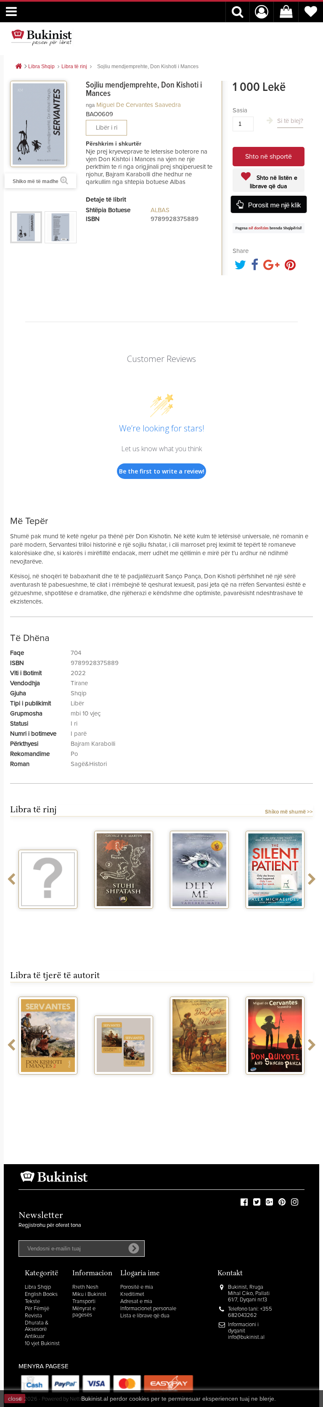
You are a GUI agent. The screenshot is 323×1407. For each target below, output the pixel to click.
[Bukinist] (41, 37)
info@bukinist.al (246, 1337)
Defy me (199, 916)
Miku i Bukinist (89, 1294)
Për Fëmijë (37, 1308)
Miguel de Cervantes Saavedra (138, 105)
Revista (33, 1316)
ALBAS (160, 210)
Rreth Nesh (85, 1287)
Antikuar (35, 1336)
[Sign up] (134, 1248)
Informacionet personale (148, 1308)
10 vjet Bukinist (42, 1343)
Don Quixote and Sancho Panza (275, 1085)
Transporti (83, 1301)
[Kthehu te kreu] (18, 66)
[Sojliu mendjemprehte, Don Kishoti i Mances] (26, 227)
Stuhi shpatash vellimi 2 (123, 919)
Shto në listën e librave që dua (273, 182)
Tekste (32, 1301)
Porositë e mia (136, 1287)
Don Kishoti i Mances (199, 1085)
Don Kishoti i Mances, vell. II (48, 1085)
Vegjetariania (48, 916)
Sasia (240, 110)
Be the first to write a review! (161, 471)
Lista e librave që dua (144, 1316)
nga (90, 105)
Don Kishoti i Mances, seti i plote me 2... (124, 1089)
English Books (41, 1294)
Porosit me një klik (274, 205)
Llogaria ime (140, 1273)
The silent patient (275, 916)
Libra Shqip (38, 1287)
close (15, 1398)
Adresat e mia (136, 1301)
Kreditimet (132, 1294)
